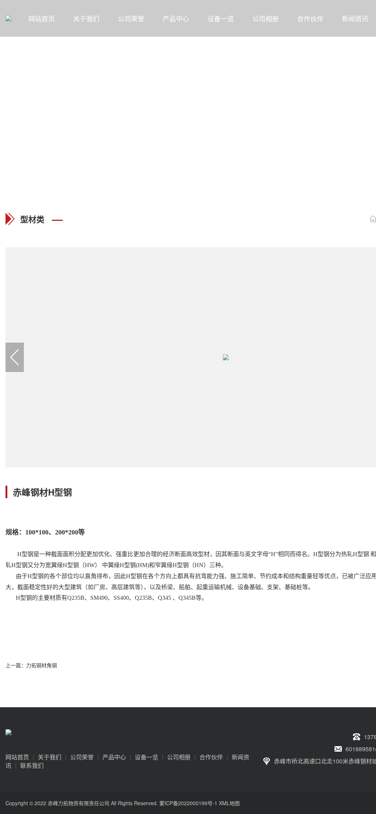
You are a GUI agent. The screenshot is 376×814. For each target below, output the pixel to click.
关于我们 (86, 18)
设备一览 (220, 18)
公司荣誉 (131, 18)
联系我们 (32, 765)
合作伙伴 (310, 18)
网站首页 (41, 18)
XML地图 (229, 803)
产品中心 (176, 18)
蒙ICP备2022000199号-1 (188, 803)
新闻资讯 (355, 18)
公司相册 (265, 18)
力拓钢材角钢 (41, 665)
